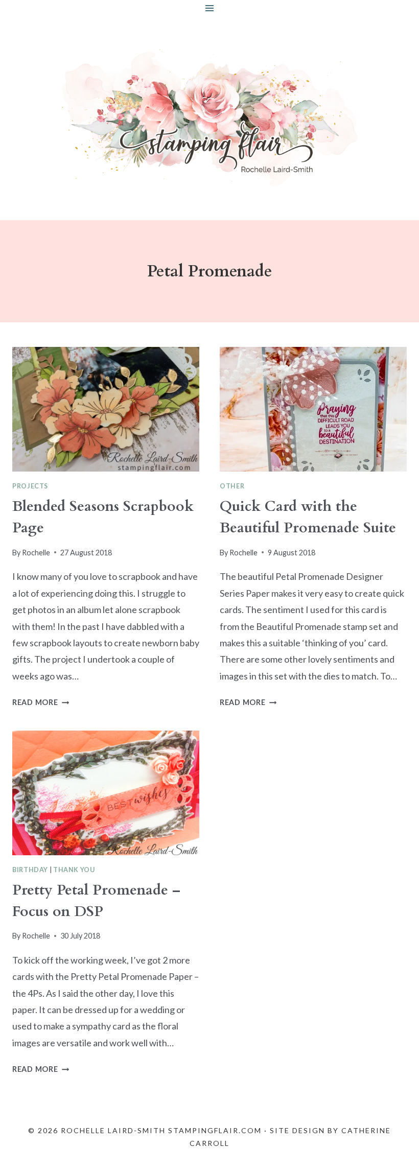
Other (232, 486)
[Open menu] (209, 8)
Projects (30, 486)
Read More (40, 702)
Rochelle (36, 552)
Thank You (74, 870)
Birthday (30, 870)
